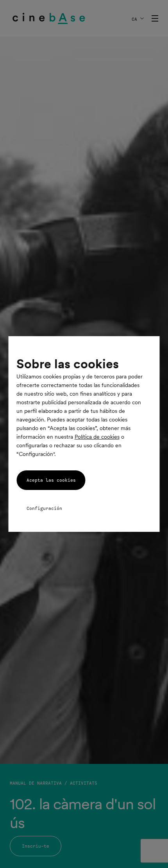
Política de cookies (97, 437)
